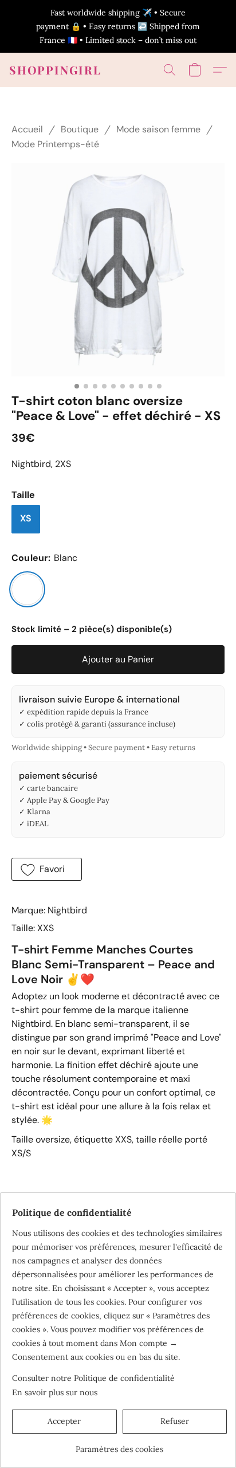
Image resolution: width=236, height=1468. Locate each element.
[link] (119, 1445)
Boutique (80, 129)
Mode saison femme (158, 129)
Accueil (27, 129)
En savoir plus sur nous (54, 1392)
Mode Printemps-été (55, 144)
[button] (55, 70)
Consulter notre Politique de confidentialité (93, 1378)
